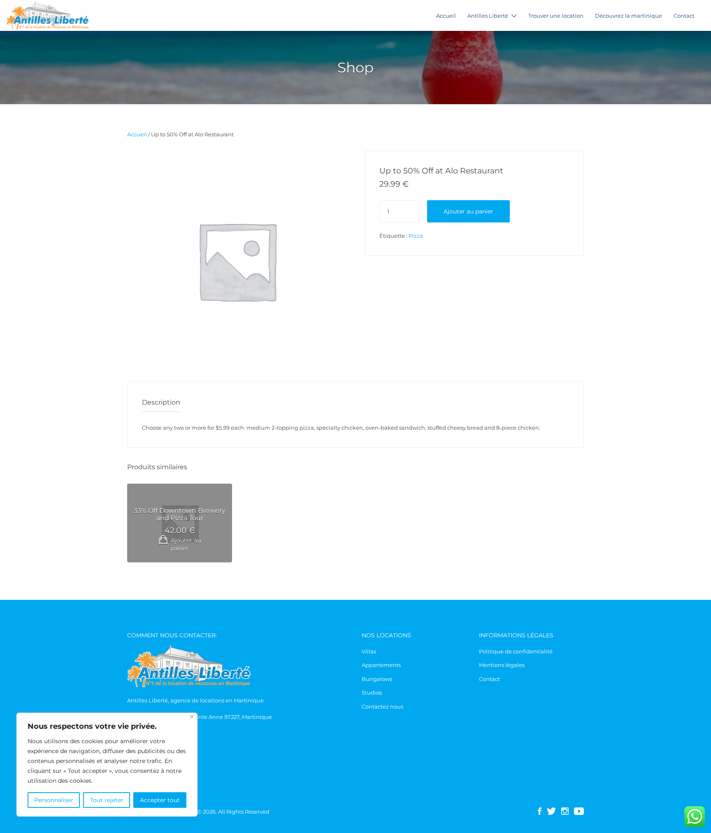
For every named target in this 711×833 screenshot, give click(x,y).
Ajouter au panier (468, 211)
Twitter (551, 811)
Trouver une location (555, 15)
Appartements (381, 665)
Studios (372, 692)
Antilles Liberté (487, 15)
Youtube (579, 811)
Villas (369, 651)
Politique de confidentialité (516, 651)
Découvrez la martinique (628, 15)
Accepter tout (160, 800)
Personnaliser (53, 800)
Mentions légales (502, 665)
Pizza (416, 235)
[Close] (192, 716)
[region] (107, 765)
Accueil (446, 15)
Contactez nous (382, 706)
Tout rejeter (106, 800)
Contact (684, 15)
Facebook (539, 811)
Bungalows (377, 679)
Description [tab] (161, 402)
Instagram (565, 811)
